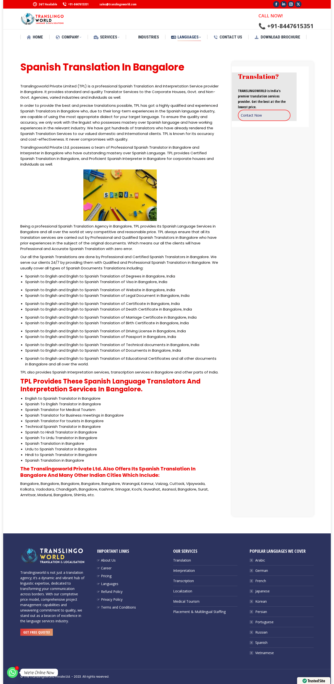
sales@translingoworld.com (118, 4)
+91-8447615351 (78, 4)
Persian (261, 611)
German (261, 570)
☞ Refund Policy (109, 591)
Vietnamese (264, 652)
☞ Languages (107, 583)
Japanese (262, 591)
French (260, 580)
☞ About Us (106, 560)
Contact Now (251, 115)
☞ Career (104, 568)
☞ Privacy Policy (109, 599)
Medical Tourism (186, 601)
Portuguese (264, 622)
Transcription (183, 580)
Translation (182, 560)
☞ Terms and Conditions (116, 607)
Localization (182, 591)
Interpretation (184, 570)
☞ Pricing (104, 576)
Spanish (261, 642)
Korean (261, 601)
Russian (261, 632)
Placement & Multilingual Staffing (199, 611)
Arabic (260, 560)
